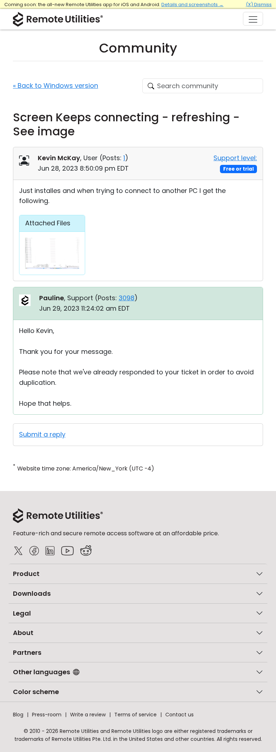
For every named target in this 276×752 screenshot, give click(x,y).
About (23, 632)
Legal (22, 613)
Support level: (235, 157)
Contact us (179, 714)
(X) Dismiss (259, 4)
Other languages (41, 671)
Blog (18, 714)
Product (26, 573)
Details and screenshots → (192, 4)
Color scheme (36, 691)
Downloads (32, 593)
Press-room (46, 714)
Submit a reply (42, 434)
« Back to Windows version (55, 85)
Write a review (88, 714)
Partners (27, 652)
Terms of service (135, 714)
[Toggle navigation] (253, 19)
